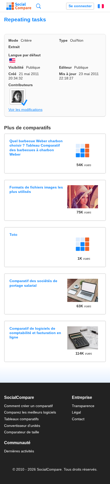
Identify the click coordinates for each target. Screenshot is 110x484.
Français (101, 6)
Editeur (65, 67)
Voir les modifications (25, 109)
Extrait (14, 47)
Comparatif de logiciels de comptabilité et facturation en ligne (35, 332)
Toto (13, 234)
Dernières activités (19, 451)
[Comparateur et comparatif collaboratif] (19, 6)
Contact (78, 419)
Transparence (83, 406)
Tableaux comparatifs (21, 419)
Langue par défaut (24, 55)
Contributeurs (20, 85)
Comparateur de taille (21, 432)
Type (63, 40)
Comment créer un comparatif (28, 406)
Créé (12, 74)
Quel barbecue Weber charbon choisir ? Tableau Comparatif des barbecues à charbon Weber (36, 147)
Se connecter (80, 6)
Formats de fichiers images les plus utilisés (36, 189)
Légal (76, 412)
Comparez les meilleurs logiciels (30, 412)
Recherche (38, 6)
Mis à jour (67, 74)
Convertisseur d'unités (22, 426)
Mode (13, 40)
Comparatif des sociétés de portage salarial (33, 283)
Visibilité (16, 67)
